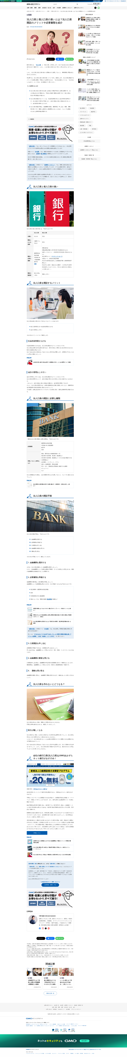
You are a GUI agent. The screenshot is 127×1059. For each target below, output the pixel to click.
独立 (36, 863)
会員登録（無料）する (50, 885)
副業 (39, 7)
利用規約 (55, 1009)
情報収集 (71, 1053)
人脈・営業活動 (83, 129)
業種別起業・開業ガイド (85, 122)
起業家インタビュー (67, 7)
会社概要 (68, 1009)
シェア (60, 59)
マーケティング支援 (61, 1053)
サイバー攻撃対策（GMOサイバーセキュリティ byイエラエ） (44, 1025)
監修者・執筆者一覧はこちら (89, 159)
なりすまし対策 (74, 1025)
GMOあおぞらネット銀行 (39, 789)
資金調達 (49, 599)
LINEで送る (70, 59)
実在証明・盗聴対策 (29, 1025)
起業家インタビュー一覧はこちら (89, 150)
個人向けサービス (87, 1053)
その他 (93, 1053)
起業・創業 (30, 7)
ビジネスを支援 (48, 1053)
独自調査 (82, 125)
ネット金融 (76, 1053)
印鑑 (90, 125)
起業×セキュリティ (78, 7)
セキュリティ (54, 1053)
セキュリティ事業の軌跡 (82, 1025)
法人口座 (38, 65)
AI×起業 (59, 7)
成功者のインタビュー (55, 866)
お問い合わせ (49, 1009)
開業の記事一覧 (55, 11)
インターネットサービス (30, 1053)
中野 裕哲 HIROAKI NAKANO (36, 26)
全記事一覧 (56, 1005)
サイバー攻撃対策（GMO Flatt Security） (63, 1025)
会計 (54, 7)
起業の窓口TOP (30, 11)
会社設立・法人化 (46, 7)
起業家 (38, 153)
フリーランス (83, 111)
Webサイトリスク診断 (61, 1024)
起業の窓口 (32, 146)
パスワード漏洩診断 (52, 1024)
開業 (35, 7)
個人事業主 (44, 153)
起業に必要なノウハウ (44, 866)
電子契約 (94, 129)
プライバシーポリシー (76, 1009)
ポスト (51, 59)
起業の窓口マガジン (40, 11)
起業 (30, 863)
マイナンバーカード (57, 256)
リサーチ (67, 1053)
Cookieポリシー (61, 1009)
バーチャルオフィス (84, 115)
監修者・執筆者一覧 (78, 1005)
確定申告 (93, 111)
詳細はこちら (37, 833)
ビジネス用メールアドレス (86, 132)
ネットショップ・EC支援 (40, 1053)
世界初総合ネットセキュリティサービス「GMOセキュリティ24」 (37, 1024)
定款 (35, 264)
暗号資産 (81, 1053)
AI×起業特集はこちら (89, 141)
